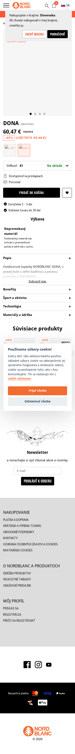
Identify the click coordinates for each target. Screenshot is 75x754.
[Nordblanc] (21, 5)
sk (68, 5)
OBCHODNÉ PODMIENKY (18, 532)
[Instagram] (38, 664)
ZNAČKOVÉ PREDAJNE (17, 585)
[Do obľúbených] (67, 193)
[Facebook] (27, 664)
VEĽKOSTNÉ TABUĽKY (17, 579)
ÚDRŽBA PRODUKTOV (17, 573)
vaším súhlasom (19, 378)
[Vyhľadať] (46, 5)
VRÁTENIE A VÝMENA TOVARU (22, 526)
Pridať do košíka (31, 192)
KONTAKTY (10, 538)
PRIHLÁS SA (11, 608)
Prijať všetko (37, 390)
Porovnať (14, 182)
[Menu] (6, 5)
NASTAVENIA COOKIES (17, 550)
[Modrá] (24, 147)
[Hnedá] (10, 147)
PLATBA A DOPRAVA (16, 520)
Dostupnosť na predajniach (25, 176)
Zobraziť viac (37, 281)
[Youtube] (48, 664)
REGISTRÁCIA (12, 614)
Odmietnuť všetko (37, 401)
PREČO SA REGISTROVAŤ (19, 620)
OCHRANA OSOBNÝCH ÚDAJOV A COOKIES (30, 544)
